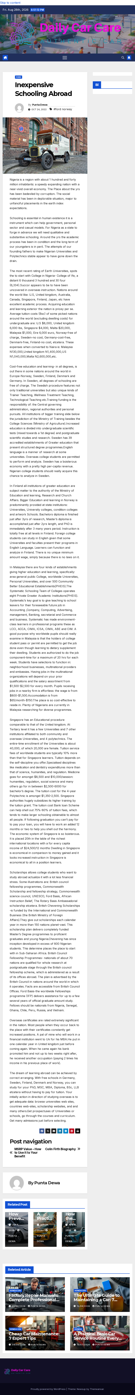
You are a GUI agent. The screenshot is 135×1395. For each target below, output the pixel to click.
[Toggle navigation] (64, 57)
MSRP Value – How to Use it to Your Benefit (27, 1152)
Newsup (81, 1389)
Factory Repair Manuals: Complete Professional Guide (33, 1300)
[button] (122, 57)
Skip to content (10, 2)
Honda (78, 1329)
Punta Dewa (39, 104)
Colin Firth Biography (60, 1149)
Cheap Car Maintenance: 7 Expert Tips (34, 1336)
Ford (18, 77)
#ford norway (63, 109)
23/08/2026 (19, 1306)
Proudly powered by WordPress (48, 1389)
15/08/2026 (84, 1306)
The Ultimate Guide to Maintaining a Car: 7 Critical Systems (97, 1300)
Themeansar (97, 1389)
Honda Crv (15, 1291)
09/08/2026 (19, 1344)
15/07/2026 (84, 1344)
